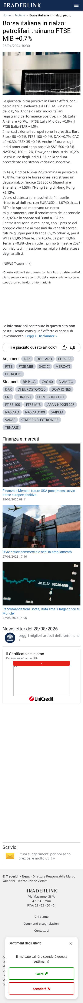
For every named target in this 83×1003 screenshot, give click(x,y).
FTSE (9, 366)
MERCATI (63, 366)
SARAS (10, 419)
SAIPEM (57, 412)
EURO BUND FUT (50, 397)
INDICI (44, 366)
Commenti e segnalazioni (41, 923)
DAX (27, 358)
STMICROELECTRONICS (40, 419)
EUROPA (65, 358)
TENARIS (12, 427)
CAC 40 (47, 381)
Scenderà (42, 988)
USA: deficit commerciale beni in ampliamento (37, 552)
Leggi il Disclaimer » (41, 336)
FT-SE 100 (12, 404)
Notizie (20, 15)
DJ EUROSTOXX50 (32, 389)
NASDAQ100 (35, 412)
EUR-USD (24, 397)
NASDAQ (12, 412)
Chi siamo (41, 917)
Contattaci (41, 930)
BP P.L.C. (29, 381)
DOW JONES (61, 389)
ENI (8, 397)
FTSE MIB (26, 366)
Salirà (42, 973)
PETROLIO (13, 374)
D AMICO (66, 381)
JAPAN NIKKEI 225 (60, 404)
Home (7, 15)
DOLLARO (44, 358)
